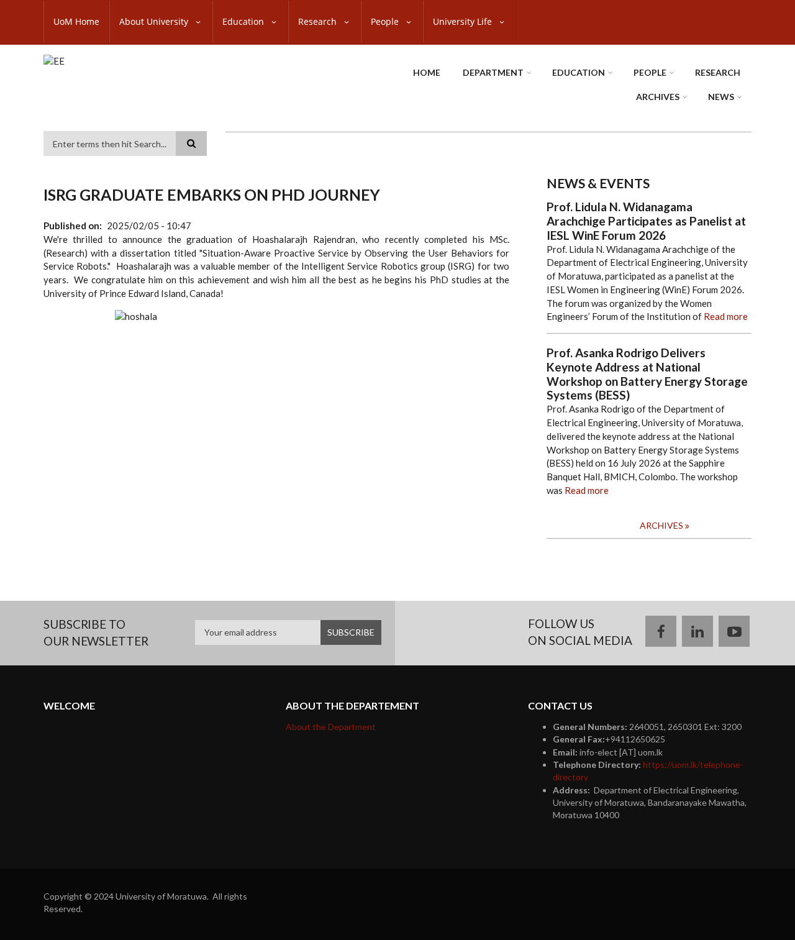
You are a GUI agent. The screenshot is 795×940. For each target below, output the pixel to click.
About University (155, 21)
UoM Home (76, 21)
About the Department (331, 726)
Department (493, 72)
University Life (463, 21)
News (721, 96)
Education (244, 21)
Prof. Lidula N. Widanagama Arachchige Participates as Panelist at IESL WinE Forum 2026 (646, 221)
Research (318, 21)
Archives (657, 96)
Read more (726, 316)
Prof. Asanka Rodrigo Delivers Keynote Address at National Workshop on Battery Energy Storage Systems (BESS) (647, 374)
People (386, 21)
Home (426, 72)
